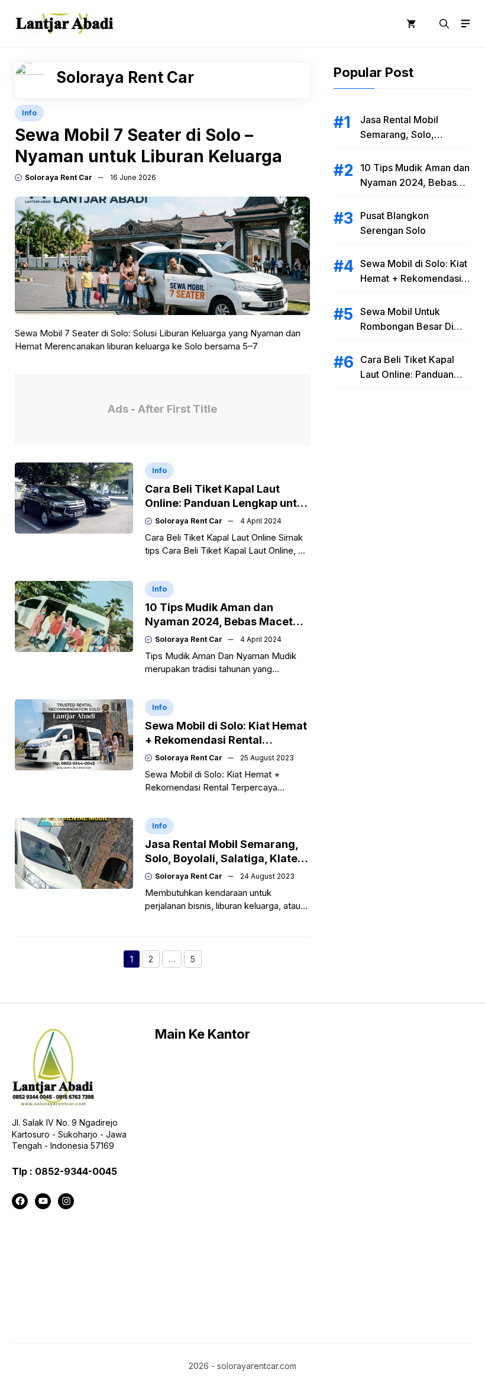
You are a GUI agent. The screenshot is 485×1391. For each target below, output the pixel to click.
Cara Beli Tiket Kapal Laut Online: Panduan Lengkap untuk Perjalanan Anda (227, 503)
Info (29, 112)
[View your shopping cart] (411, 23)
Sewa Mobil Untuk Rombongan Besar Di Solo (407, 326)
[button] (444, 23)
